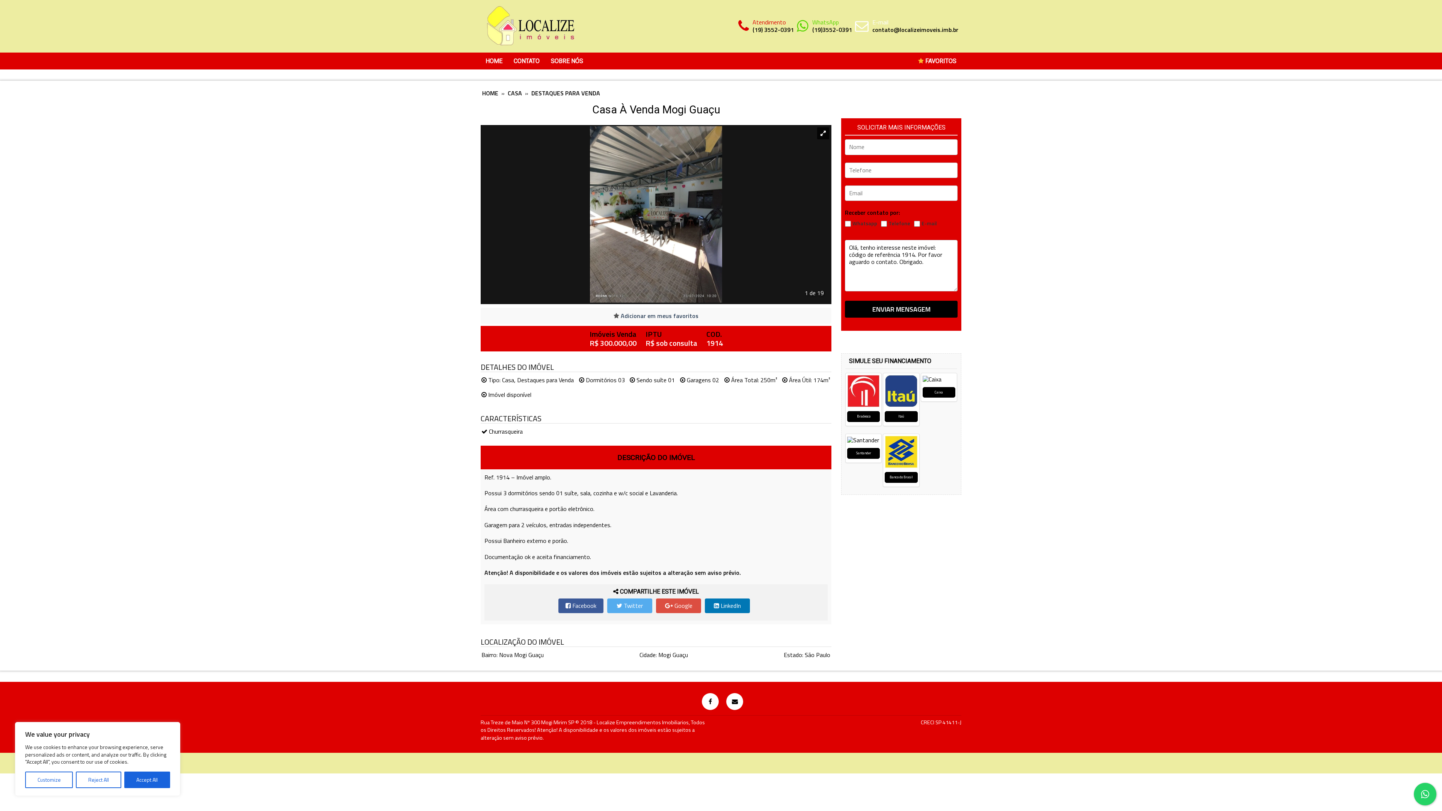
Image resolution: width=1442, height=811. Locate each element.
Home (494, 61)
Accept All (147, 780)
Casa (515, 93)
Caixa (939, 392)
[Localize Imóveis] (529, 26)
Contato (527, 61)
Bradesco (863, 416)
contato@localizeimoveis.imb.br (915, 29)
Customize (49, 780)
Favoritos (940, 61)
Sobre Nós (567, 61)
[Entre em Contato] (734, 701)
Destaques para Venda (565, 93)
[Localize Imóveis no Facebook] (710, 701)
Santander (863, 453)
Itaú (901, 416)
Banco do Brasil (901, 477)
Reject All (98, 780)
